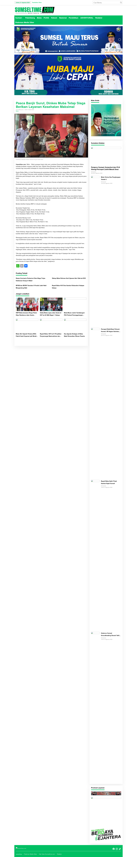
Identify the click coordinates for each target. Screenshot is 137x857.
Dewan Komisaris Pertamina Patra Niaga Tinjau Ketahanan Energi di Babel (30, 279)
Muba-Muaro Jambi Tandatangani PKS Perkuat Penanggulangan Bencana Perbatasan (74, 314)
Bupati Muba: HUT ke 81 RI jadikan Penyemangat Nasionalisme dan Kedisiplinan (50, 335)
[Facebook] (113, 849)
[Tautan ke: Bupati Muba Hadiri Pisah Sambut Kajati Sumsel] (95, 555)
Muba (17, 111)
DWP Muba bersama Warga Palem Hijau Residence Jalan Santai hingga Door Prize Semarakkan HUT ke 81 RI (27, 314)
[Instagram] (116, 849)
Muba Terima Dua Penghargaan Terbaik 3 (110, 178)
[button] (121, 2)
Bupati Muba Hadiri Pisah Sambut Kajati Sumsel (109, 482)
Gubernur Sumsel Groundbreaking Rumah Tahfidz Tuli (111, 634)
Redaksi (59, 854)
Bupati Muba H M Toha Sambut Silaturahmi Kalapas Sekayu (68, 286)
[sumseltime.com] (34, 10)
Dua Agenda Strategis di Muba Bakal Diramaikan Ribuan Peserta (74, 335)
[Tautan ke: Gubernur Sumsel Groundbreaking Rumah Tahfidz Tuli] (95, 707)
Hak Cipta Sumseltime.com (47, 854)
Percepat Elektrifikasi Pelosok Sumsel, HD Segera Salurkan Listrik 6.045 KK (110, 330)
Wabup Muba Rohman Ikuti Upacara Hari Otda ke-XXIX (69, 278)
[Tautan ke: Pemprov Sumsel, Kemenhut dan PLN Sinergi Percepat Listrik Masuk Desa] (106, 156)
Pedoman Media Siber (30, 854)
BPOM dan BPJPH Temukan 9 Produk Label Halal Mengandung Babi (31, 286)
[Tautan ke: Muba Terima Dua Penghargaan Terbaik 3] (95, 251)
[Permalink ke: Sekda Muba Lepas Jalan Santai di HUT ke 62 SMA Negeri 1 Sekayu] (51, 304)
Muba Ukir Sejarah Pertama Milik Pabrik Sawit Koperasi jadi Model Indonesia (26, 335)
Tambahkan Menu (37, 2)
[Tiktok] (120, 849)
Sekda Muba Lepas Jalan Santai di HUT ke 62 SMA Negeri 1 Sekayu (50, 314)
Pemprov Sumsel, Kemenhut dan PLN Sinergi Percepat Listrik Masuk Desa (105, 168)
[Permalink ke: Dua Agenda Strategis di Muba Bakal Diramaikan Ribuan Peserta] (75, 325)
